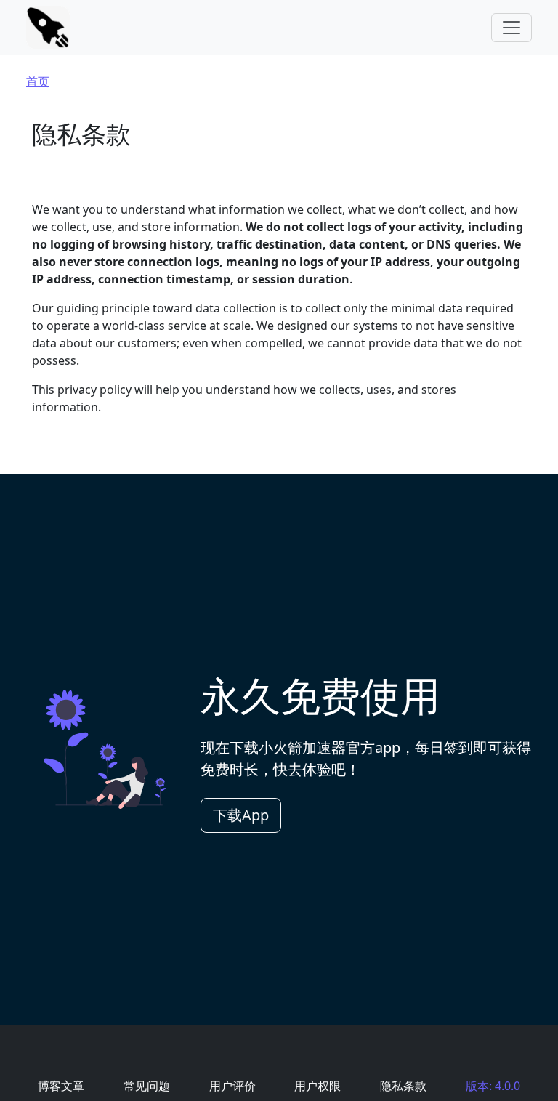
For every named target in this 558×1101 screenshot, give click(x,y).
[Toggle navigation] (511, 27)
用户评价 (232, 1086)
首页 (37, 81)
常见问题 (147, 1086)
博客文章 (61, 1086)
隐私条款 (403, 1086)
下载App (241, 815)
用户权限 (317, 1086)
